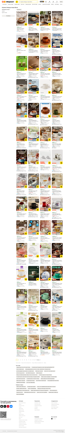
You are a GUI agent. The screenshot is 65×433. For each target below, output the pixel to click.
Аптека (20, 412)
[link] (23, 367)
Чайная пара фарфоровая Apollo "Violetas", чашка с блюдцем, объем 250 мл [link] (33, 144)
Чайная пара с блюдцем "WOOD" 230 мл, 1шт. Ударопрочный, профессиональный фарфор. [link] (21, 29)
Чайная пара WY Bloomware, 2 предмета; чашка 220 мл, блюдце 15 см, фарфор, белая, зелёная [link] (33, 307)
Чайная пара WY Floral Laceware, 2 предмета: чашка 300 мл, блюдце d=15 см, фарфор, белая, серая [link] (57, 97)
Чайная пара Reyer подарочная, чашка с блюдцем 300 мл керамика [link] (21, 214)
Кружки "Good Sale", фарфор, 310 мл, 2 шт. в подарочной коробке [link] (56, 144)
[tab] (4, 4)
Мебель (20, 404)
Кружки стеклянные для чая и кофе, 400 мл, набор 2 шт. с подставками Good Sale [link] (21, 74)
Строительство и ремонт (23, 424)
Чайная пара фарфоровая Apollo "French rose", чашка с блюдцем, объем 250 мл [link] (45, 261)
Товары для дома (21, 411)
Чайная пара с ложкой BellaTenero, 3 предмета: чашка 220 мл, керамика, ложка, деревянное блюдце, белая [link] (33, 167)
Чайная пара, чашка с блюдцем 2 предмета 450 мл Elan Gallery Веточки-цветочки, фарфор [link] (21, 307)
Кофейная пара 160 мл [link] (43, 329)
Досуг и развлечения (22, 402)
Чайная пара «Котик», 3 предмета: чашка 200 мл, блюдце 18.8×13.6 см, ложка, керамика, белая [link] (33, 352)
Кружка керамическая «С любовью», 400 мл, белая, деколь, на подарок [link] (21, 144)
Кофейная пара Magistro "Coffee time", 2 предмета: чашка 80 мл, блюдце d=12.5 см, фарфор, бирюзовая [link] (57, 284)
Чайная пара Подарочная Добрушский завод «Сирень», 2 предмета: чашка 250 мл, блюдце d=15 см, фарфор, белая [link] (57, 214)
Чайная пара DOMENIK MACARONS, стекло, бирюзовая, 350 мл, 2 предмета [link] (45, 307)
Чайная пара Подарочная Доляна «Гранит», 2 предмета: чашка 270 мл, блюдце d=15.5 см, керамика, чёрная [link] (33, 214)
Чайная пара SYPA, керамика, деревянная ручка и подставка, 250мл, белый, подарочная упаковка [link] (45, 29)
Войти (61, 1)
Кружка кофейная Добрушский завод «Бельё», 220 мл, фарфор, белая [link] (22, 352)
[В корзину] (25, 24)
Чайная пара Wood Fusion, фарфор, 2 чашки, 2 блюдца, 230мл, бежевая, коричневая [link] (33, 29)
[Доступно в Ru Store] (11, 407)
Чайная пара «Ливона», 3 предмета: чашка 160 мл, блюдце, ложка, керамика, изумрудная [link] (56, 121)
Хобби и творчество (22, 415)
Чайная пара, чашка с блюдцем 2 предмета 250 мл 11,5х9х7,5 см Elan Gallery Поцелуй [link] (57, 238)
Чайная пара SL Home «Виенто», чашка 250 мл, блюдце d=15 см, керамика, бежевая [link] (57, 261)
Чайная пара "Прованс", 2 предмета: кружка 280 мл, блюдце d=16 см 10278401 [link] (56, 51)
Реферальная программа (55, 404)
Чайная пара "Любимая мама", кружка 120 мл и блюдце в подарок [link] (21, 261)
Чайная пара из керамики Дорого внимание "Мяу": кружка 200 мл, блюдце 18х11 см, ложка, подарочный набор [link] (21, 191)
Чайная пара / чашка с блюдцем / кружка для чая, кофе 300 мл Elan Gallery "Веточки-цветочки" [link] (33, 261)
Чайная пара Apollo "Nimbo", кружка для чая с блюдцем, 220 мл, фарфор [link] (57, 74)
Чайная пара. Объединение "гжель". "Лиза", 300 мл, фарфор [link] (44, 284)
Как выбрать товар (37, 402)
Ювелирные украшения (22, 427)
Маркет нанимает (54, 408)
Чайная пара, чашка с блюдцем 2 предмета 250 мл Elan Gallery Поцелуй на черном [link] (33, 330)
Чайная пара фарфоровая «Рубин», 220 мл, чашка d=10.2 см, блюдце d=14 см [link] (33, 121)
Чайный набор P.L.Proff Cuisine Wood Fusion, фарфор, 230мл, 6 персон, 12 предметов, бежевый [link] (57, 29)
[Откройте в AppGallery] (8, 407)
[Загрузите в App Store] (1, 407)
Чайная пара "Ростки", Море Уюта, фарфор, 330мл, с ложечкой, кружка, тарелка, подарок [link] (33, 191)
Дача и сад (20, 417)
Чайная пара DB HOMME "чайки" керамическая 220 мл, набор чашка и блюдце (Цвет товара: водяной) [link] (45, 352)
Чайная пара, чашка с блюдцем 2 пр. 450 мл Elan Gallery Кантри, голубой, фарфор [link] (45, 74)
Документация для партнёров (39, 421)
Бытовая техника (21, 405)
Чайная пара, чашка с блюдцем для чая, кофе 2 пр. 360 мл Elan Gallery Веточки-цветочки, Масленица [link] (21, 330)
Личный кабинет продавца (39, 418)
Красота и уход (21, 414)
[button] (19, 9)
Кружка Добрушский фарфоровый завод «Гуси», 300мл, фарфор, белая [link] (44, 144)
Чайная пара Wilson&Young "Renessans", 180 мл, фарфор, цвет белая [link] (56, 191)
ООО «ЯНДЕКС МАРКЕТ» (60, 430)
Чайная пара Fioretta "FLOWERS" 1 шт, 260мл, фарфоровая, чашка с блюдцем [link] (57, 330)
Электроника (21, 408)
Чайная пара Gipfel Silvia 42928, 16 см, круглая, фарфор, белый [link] (45, 97)
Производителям (54, 405)
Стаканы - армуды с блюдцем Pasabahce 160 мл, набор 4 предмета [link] (44, 214)
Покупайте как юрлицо (38, 405)
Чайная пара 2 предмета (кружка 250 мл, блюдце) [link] (32, 284)
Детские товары (21, 425)
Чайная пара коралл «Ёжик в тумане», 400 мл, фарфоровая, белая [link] (57, 167)
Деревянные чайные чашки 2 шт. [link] (21, 51)
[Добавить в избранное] (26, 12)
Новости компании (54, 402)
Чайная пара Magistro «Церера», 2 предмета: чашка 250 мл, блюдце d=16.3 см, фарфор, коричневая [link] (33, 74)
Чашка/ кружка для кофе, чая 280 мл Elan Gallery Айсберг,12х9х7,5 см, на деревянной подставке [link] (21, 284)
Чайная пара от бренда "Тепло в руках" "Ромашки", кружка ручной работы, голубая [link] (57, 307)
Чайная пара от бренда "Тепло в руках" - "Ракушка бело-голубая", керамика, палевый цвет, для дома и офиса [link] (22, 97)
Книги (20, 418)
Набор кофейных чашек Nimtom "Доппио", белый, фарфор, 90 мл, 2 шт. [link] (45, 167)
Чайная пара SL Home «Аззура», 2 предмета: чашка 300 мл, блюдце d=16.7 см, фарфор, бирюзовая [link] (22, 167)
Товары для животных (22, 422)
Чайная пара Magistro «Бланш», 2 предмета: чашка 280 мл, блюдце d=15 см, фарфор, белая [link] (45, 191)
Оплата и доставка (37, 404)
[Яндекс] (62, 431)
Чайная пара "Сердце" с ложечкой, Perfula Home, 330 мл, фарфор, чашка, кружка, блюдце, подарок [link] (44, 238)
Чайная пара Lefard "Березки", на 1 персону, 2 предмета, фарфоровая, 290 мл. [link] (21, 238)
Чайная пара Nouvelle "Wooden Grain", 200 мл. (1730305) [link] (45, 121)
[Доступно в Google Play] (5, 407)
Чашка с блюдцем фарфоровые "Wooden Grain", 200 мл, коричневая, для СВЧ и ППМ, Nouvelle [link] (45, 51)
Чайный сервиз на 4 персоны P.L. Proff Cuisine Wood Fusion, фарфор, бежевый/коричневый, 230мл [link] (33, 51)
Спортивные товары (22, 421)
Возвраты (36, 408)
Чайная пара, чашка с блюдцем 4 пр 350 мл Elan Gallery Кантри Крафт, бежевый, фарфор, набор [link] (57, 352)
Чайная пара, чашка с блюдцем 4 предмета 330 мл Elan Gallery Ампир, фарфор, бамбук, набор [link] (21, 121)
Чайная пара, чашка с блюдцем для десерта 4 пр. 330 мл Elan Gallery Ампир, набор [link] (33, 238)
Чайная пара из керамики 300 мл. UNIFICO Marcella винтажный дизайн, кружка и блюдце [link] (33, 97)
